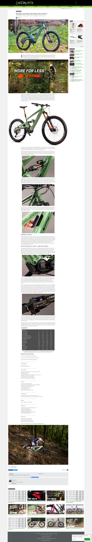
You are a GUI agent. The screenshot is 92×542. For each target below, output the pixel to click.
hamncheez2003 (14, 480)
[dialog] (81, 538)
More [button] (82, 6)
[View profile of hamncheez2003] (10, 481)
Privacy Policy (44, 533)
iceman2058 (19, 17)
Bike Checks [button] (11, 6)
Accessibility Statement (40, 538)
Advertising (55, 533)
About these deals (72, 22)
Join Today (67, 8)
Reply (15, 483)
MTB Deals (70, 6)
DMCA (47, 533)
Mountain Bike (46, 534)
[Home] (24, 2)
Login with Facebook (35, 477)
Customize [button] (74, 539)
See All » (82, 46)
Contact (42, 534)
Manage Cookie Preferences (46, 536)
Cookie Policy (51, 533)
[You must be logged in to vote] (13, 483)
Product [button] (47, 6)
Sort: (39, 473)
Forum (59, 6)
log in (16, 477)
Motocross (50, 534)
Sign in (71, 8)
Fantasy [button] (23, 6)
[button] (38, 36)
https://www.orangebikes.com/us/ (38, 423)
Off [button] (54, 538)
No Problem (87, 539)
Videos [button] (35, 6)
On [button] (53, 538)
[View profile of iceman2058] (16, 18)
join (14, 477)
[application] (38, 76)
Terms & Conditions (38, 533)
